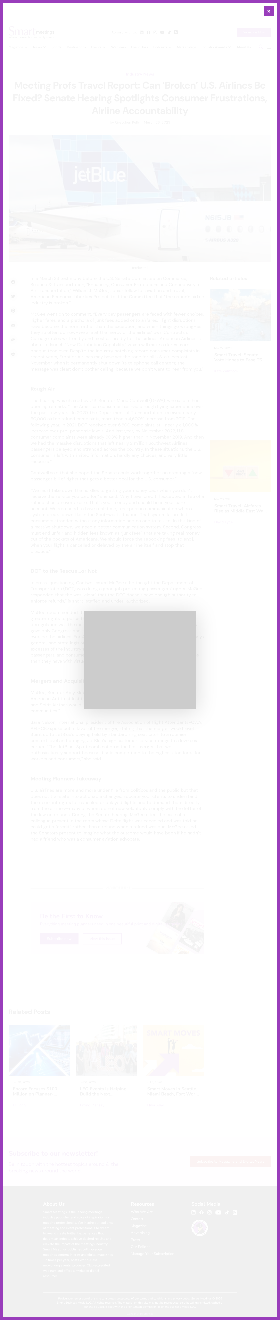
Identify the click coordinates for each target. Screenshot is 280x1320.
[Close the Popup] (269, 11)
